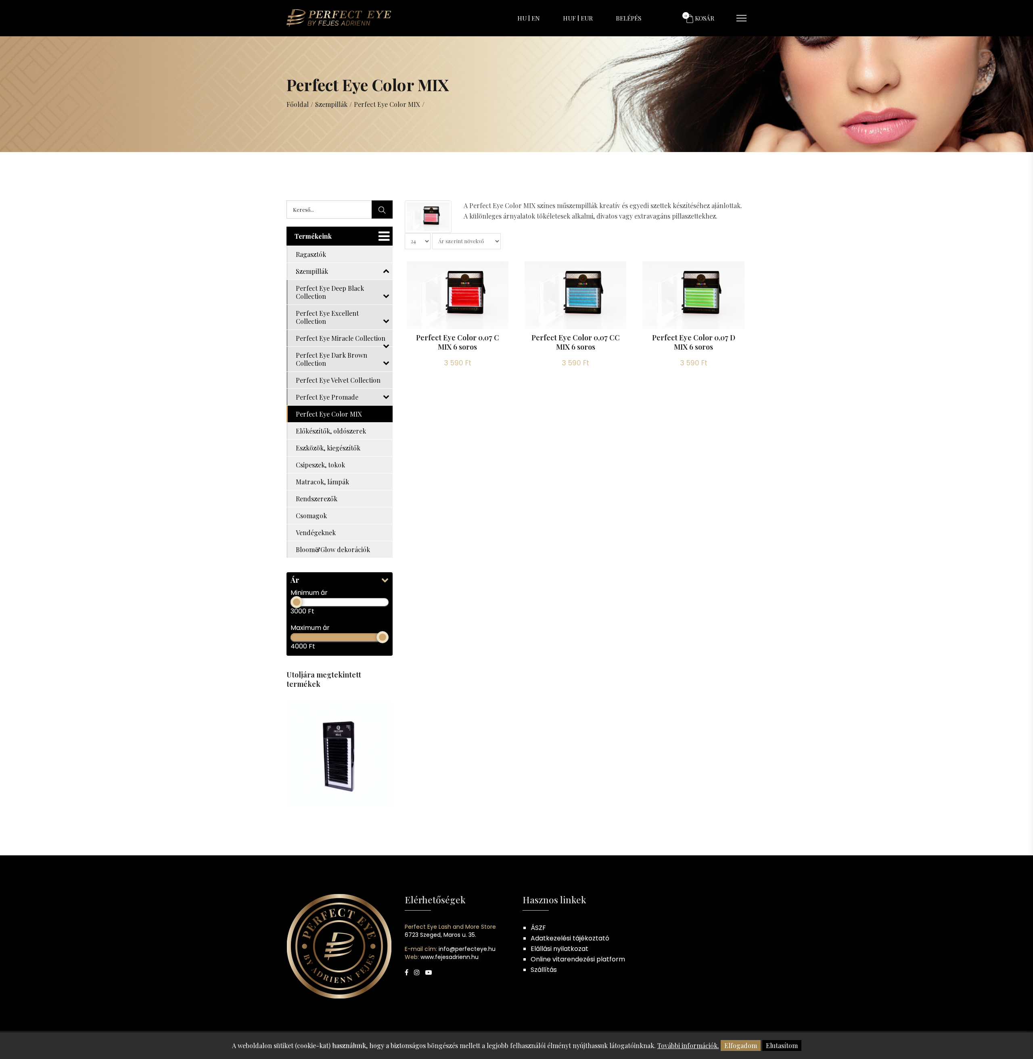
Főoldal (297, 104)
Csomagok (311, 515)
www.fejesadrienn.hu (449, 957)
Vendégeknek (316, 532)
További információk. (688, 1045)
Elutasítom (782, 1045)
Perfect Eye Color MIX (387, 104)
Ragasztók (311, 254)
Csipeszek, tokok (320, 465)
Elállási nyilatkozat (559, 948)
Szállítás (544, 969)
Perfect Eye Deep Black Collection (330, 292)
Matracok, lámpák (322, 481)
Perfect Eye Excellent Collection (327, 317)
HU (522, 18)
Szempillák (331, 104)
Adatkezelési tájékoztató (570, 938)
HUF (569, 18)
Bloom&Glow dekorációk (333, 549)
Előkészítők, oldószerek (331, 431)
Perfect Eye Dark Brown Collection (331, 359)
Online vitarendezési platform (578, 959)
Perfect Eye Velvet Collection (338, 380)
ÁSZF (538, 927)
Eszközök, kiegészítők (328, 448)
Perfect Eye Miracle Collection (340, 338)
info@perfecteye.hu (467, 949)
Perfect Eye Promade (327, 397)
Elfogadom (740, 1045)
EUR (587, 18)
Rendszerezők (316, 498)
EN (535, 18)
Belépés (628, 18)
